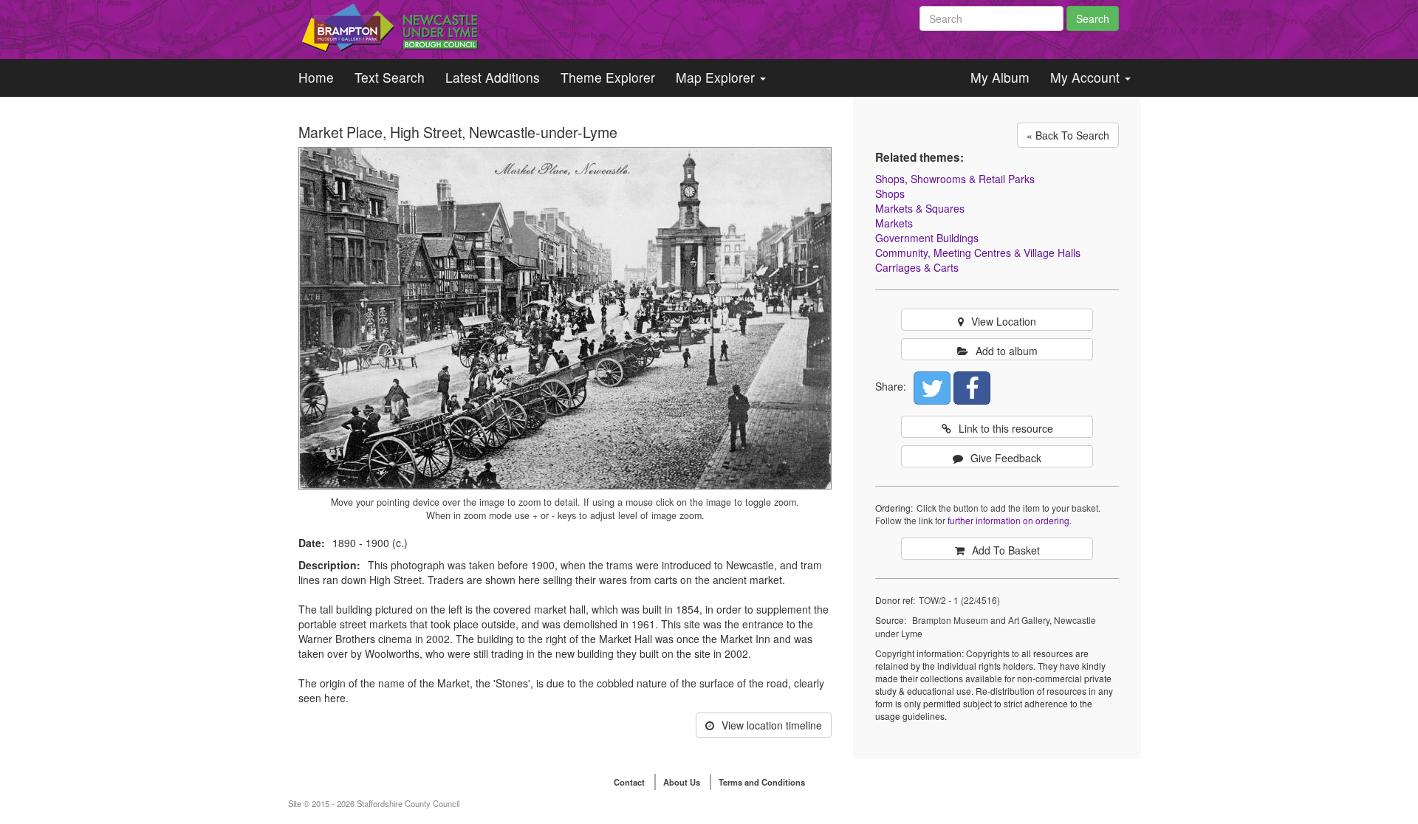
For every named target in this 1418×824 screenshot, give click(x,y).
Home (316, 77)
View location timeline (772, 725)
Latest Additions (492, 77)
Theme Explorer (608, 77)
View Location (1003, 321)
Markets (894, 223)
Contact (629, 782)
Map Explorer (717, 77)
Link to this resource (1006, 428)
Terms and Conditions (762, 782)
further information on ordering (1008, 520)
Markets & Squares (920, 208)
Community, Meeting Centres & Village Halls (977, 252)
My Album (1000, 77)
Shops (890, 193)
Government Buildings (927, 237)
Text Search (389, 77)
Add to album (1007, 350)
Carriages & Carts (917, 267)
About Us (681, 782)
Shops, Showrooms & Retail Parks (955, 178)
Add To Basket (1006, 550)
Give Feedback (1005, 457)
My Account (1086, 77)
